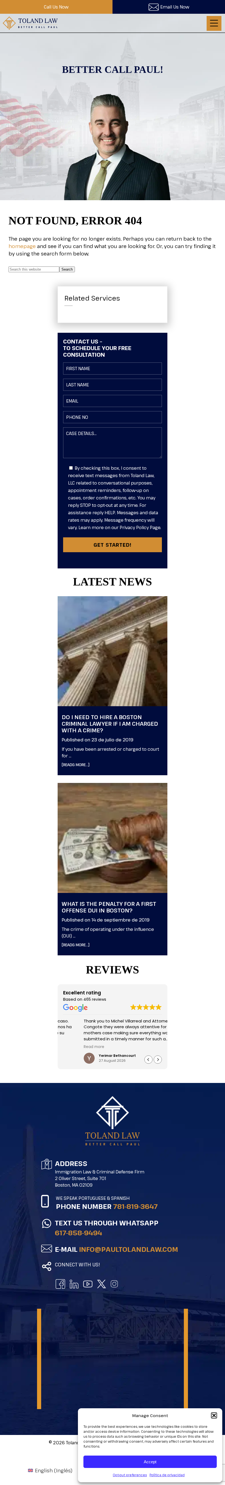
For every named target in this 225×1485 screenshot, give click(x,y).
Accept (150, 1461)
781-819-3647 (135, 1206)
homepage (22, 246)
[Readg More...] (84, 765)
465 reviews (94, 999)
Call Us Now (56, 7)
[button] (214, 1415)
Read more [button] (73, 1046)
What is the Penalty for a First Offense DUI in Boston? (109, 907)
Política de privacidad (167, 1475)
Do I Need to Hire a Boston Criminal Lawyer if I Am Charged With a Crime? (110, 723)
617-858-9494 (78, 1232)
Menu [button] (214, 23)
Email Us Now (174, 7)
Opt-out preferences (130, 1475)
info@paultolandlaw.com (128, 1249)
